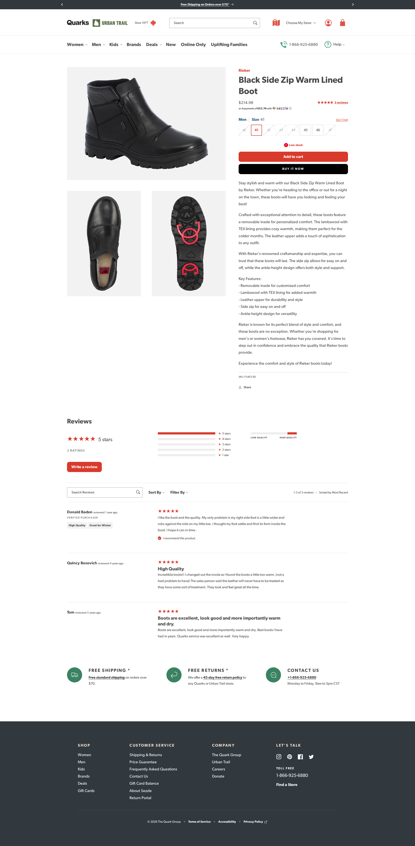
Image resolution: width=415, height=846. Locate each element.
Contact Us (138, 776)
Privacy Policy (253, 822)
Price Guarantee (143, 762)
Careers (218, 769)
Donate (218, 776)
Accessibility (227, 822)
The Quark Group (226, 754)
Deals (82, 783)
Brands (83, 776)
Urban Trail (221, 762)
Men (81, 762)
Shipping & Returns (145, 754)
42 (270, 131)
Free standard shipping (107, 677)
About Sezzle (140, 790)
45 (305, 130)
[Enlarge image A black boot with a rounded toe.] (104, 243)
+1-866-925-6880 (301, 677)
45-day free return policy (222, 677)
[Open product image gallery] (146, 123)
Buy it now (293, 169)
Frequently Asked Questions (153, 769)
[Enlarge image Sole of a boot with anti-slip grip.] (189, 243)
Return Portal (140, 797)
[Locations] (276, 22)
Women (84, 754)
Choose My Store (298, 23)
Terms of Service (199, 822)
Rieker (244, 70)
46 (318, 130)
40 (246, 131)
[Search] (255, 23)
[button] (342, 22)
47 (332, 131)
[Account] (328, 22)
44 (295, 131)
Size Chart (342, 119)
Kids (81, 769)
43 (282, 131)
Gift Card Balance (144, 783)
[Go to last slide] (62, 4)
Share (247, 387)
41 (256, 130)
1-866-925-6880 (303, 44)
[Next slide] (353, 4)
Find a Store (286, 784)
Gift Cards (86, 790)
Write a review (84, 466)
